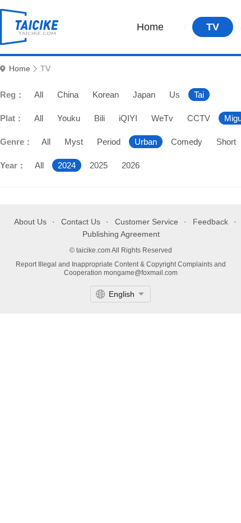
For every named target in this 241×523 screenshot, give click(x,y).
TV (212, 27)
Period (109, 141)
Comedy (186, 141)
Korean (105, 94)
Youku (68, 118)
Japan (144, 94)
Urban (146, 141)
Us (174, 94)
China (67, 94)
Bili (99, 118)
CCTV (198, 118)
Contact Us (80, 221)
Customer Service (146, 221)
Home (150, 27)
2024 (67, 165)
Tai (199, 94)
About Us (30, 221)
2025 (99, 165)
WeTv (162, 118)
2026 (131, 165)
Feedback (210, 221)
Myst (73, 141)
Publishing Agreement (121, 234)
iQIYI (128, 118)
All (38, 94)
